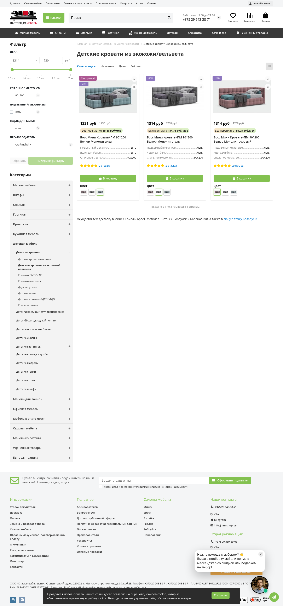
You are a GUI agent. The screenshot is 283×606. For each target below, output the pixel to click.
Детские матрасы (27, 363)
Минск (148, 507)
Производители (88, 535)
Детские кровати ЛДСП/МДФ (36, 299)
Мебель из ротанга (27, 438)
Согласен (220, 595)
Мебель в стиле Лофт (29, 419)
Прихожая (20, 224)
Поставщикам (86, 529)
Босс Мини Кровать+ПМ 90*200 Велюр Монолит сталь (170, 139)
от (101, 130)
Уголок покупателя (22, 507)
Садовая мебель (25, 428)
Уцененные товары (255, 33)
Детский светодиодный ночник (36, 320)
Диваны (60, 33)
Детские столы (25, 380)
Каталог (56, 17)
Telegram (219, 520)
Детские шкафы (26, 389)
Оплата (15, 518)
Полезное (85, 499)
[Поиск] (169, 17)
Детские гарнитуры (28, 346)
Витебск (149, 518)
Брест (147, 512)
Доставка (15, 3)
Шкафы (18, 195)
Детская (172, 33)
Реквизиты (84, 540)
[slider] (12, 69)
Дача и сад (219, 33)
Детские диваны (26, 338)
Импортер (17, 561)
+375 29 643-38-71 (197, 19)
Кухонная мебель (145, 33)
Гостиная (113, 33)
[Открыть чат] (259, 585)
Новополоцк (152, 535)
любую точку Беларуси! (240, 219)
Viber (217, 514)
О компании (53, 3)
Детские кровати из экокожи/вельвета (39, 267)
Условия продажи (89, 546)
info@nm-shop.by (225, 525)
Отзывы (151, 3)
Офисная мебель (25, 409)
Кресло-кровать (28, 305)
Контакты (16, 567)
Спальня (86, 33)
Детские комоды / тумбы (32, 354)
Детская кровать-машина (34, 259)
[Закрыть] (260, 554)
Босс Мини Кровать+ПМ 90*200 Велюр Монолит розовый (236, 139)
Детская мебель (25, 244)
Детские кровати (28, 252)
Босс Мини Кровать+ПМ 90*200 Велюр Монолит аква (103, 139)
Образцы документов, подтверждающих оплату (37, 537)
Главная (82, 44)
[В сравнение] (134, 87)
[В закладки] (134, 79)
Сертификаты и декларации (29, 556)
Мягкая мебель (30, 33)
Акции (139, 3)
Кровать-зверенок (30, 281)
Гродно (148, 524)
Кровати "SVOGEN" (30, 275)
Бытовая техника (25, 457)
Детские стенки (26, 371)
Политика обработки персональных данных (107, 524)
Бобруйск (150, 529)
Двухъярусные (27, 287)
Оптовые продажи (106, 3)
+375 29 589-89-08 (226, 541)
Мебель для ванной (27, 399)
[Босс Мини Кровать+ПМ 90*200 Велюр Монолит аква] (108, 97)
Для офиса (195, 33)
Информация (21, 499)
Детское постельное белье (33, 329)
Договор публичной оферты (96, 518)
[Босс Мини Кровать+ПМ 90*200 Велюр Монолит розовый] (241, 97)
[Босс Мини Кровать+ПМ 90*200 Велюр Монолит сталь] (175, 97)
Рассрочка (126, 3)
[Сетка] (269, 66)
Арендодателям (87, 507)
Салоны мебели (33, 3)
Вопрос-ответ (86, 512)
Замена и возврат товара (78, 3)
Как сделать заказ (22, 550)
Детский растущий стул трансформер (40, 312)
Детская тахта (27, 293)
